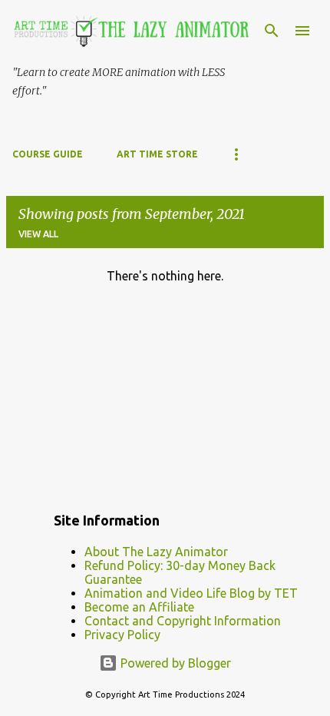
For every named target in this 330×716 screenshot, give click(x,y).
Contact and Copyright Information (182, 621)
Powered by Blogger (174, 663)
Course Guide (47, 154)
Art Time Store (157, 154)
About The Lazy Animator (156, 552)
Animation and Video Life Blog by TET (191, 593)
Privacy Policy (122, 634)
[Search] (271, 30)
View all (38, 234)
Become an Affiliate (139, 607)
